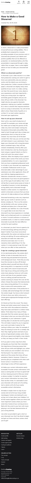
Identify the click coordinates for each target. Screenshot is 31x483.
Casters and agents (6, 440)
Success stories (20, 436)
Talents (3, 447)
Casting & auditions (6, 445)
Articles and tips (10, 11)
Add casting (4, 438)
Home (2, 11)
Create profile (4, 436)
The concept (4, 455)
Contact (3, 462)
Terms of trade (5, 460)
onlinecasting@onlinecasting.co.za (10, 478)
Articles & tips (20, 438)
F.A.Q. (2, 457)
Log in (2, 449)
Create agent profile (6, 442)
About (2, 464)
